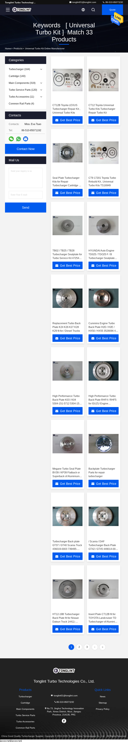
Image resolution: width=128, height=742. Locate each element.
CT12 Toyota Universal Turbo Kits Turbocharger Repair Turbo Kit (102, 109)
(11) (21, 96)
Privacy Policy (102, 709)
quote (112, 9)
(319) (22, 83)
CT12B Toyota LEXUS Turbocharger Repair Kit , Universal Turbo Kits (66, 109)
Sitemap (103, 702)
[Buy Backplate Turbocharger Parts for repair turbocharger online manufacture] (104, 443)
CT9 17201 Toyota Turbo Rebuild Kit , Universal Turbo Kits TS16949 (102, 182)
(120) (23, 90)
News (102, 696)
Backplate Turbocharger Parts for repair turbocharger (102, 472)
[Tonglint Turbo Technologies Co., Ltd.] (22, 9)
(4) (21, 103)
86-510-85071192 (114, 2)
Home (8, 48)
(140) (17, 76)
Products (18, 48)
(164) (19, 69)
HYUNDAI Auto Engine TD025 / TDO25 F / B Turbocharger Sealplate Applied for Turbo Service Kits (103, 258)
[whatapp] (18, 139)
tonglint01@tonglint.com (84, 2)
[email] (26, 139)
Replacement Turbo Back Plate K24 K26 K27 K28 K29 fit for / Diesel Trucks (66, 327)
